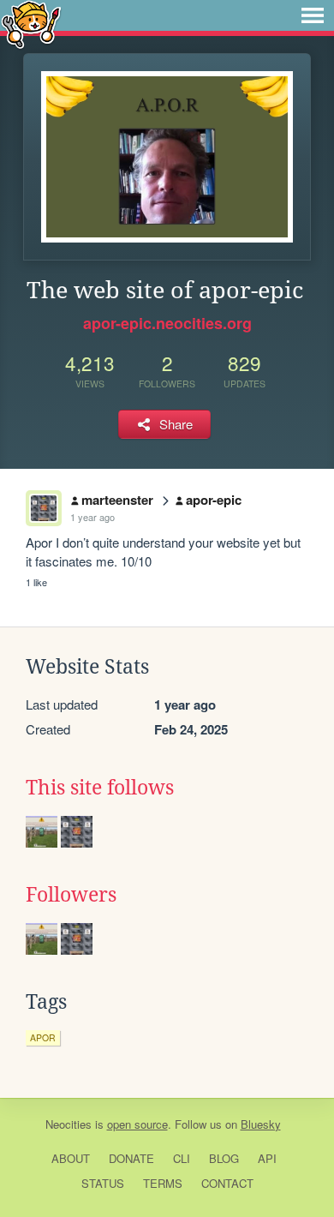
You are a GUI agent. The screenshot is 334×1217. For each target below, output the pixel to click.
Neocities (68, 1124)
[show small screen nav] (312, 15)
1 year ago (92, 517)
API (267, 1158)
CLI (181, 1158)
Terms (162, 1183)
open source (137, 1124)
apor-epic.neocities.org (167, 323)
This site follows (100, 787)
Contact (227, 1183)
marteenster (117, 499)
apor (43, 1037)
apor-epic (214, 499)
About (70, 1158)
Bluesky (261, 1124)
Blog (224, 1158)
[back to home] (31, 24)
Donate (131, 1158)
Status (102, 1183)
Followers (71, 895)
